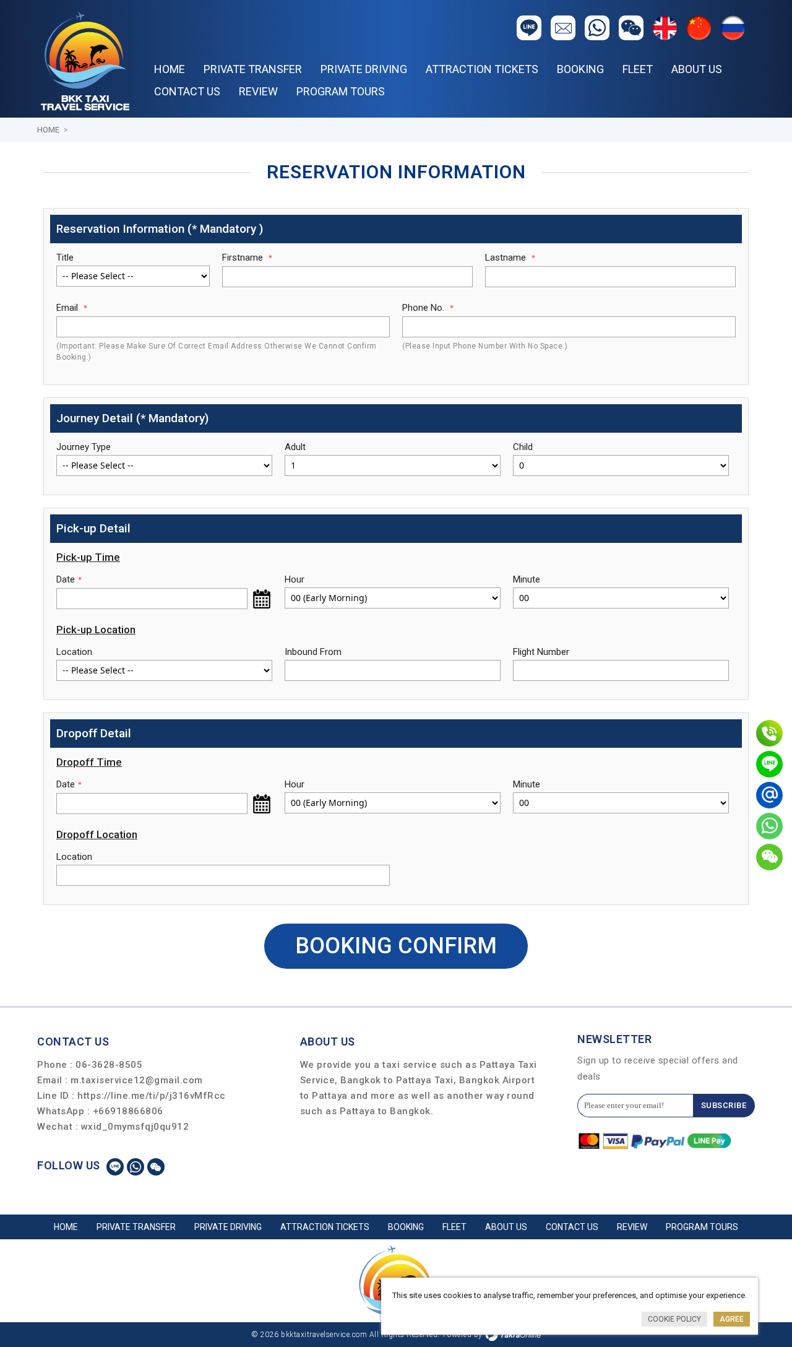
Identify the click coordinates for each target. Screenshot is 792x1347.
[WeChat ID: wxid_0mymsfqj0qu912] (769, 857)
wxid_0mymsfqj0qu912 (135, 1126)
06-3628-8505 (108, 1064)
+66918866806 (128, 1111)
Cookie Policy (674, 1319)
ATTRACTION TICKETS (482, 69)
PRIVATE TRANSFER (253, 69)
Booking (580, 69)
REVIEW (258, 91)
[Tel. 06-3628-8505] (769, 733)
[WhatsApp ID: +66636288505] (769, 826)
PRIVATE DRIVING (364, 69)
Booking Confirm (396, 946)
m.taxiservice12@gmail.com (137, 1080)
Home (169, 69)
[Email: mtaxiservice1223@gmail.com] (769, 795)
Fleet (637, 69)
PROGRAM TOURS (340, 91)
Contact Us (187, 91)
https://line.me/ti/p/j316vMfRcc (151, 1095)
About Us (696, 69)
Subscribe (724, 1105)
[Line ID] (769, 764)
